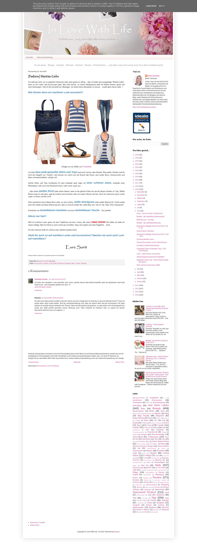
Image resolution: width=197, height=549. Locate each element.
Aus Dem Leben (158, 405)
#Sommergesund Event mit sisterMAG (150, 257)
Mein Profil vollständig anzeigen (144, 107)
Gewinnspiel (153, 437)
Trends (77, 263)
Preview (161, 472)
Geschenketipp (158, 434)
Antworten (38, 290)
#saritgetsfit (154, 398)
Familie (160, 425)
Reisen (135, 478)
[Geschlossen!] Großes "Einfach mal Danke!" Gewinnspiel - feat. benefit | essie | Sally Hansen (157, 374)
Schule (155, 482)
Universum (140, 503)
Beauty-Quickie (138, 411)
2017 (137, 183)
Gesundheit (137, 437)
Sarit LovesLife (44, 261)
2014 (137, 285)
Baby (143, 408)
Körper (149, 450)
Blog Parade (143, 416)
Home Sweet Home (160, 441)
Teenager (145, 498)
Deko (146, 420)
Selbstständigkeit (151, 485)
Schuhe (146, 482)
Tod (137, 500)
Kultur (135, 453)
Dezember (141, 192)
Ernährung (145, 423)
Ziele (145, 512)
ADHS (148, 402)
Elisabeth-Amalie (41, 279)
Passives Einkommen (147, 470)
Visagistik (136, 505)
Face (149, 425)
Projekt (135, 475)
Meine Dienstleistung (45, 57)
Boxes (150, 418)
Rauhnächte (147, 474)
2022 (137, 167)
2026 (137, 155)
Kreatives (161, 450)
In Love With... (153, 444)
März (139, 275)
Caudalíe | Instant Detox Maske (148, 245)
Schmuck (60, 263)
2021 (137, 170)
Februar (140, 278)
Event (166, 423)
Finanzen (147, 427)
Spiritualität (147, 489)
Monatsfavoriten (138, 462)
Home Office (145, 441)
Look (50, 263)
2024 (137, 161)
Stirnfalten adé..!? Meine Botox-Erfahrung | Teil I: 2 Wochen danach (157, 358)
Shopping (67, 263)
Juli (138, 208)
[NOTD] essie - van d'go (145, 220)
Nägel (134, 465)
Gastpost (144, 434)
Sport (167, 492)
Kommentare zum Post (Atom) (48, 366)
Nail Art (144, 465)
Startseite (77, 362)
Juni (138, 211)
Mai (138, 269)
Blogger (117, 532)
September (141, 201)
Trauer (144, 500)
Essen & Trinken (156, 423)
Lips (157, 455)
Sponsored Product (144, 492)
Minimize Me (160, 460)
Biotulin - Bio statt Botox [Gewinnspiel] (150, 217)
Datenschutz (34, 525)
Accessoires (38, 263)
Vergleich (160, 503)
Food (164, 427)
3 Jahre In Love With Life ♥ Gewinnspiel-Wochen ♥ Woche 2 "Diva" (157, 308)
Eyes (139, 425)
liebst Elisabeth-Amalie (43, 287)
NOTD (149, 468)
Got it (162, 6)
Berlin (151, 411)
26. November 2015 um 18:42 (52, 298)
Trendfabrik (87, 167)
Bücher (158, 418)
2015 (137, 189)
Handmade (146, 439)
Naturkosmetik (138, 468)
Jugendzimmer (151, 448)
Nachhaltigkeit (160, 462)
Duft (163, 420)
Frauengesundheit (138, 432)
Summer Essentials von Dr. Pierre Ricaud (152, 242)
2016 (137, 186)
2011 (137, 295)
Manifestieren (155, 458)
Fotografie (160, 430)
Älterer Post (120, 362)
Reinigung (159, 474)
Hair (136, 439)
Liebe (144, 453)
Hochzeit (135, 441)
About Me (29, 57)
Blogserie (160, 416)
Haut (163, 439)
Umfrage (83, 263)
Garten (135, 434)
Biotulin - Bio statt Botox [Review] (149, 223)
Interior (163, 444)
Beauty (157, 408)
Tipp (153, 497)
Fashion (45, 263)
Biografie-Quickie (146, 413)
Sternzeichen (140, 495)
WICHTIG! (165, 507)
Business (166, 418)
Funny (164, 432)
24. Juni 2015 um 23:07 (57, 279)
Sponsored (159, 489)
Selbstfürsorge (164, 482)
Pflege (135, 472)
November (141, 195)
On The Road (160, 468)
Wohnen (156, 509)
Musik (148, 462)
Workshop (165, 510)
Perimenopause (162, 470)
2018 (137, 180)
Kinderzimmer (138, 451)
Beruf (163, 411)
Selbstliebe (138, 485)
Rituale (146, 480)
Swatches (160, 495)
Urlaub (149, 503)
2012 (137, 292)
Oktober (140, 198)
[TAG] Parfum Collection (145, 231)
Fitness (155, 427)
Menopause (148, 460)
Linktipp (147, 455)
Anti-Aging (137, 405)
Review (157, 477)
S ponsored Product (159, 480)
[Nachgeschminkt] (138, 398)
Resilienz (146, 478)
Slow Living (148, 487)
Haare (167, 437)
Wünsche (139, 512)
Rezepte (136, 480)
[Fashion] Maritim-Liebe (145, 239)
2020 (137, 174)
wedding (161, 505)
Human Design (141, 444)
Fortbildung (136, 430)
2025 (137, 158)
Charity (137, 420)
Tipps (167, 498)
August (139, 204)
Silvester (139, 487)
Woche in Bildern (142, 510)
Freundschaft (152, 432)
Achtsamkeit (137, 402)
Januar (139, 281)
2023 (137, 164)
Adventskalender (159, 402)
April (139, 272)
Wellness (153, 507)
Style (73, 263)
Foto (147, 430)
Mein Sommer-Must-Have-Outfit (148, 265)
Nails (158, 465)
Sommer (157, 487)
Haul (156, 439)
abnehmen (137, 400)
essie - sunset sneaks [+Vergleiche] (149, 213)
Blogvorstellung (138, 418)
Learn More (151, 6)
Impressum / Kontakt (37, 522)
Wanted (149, 505)
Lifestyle (153, 453)
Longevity (166, 455)
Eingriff (135, 423)
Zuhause (152, 512)
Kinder (163, 448)
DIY (155, 420)
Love (145, 458)
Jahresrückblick (163, 446)
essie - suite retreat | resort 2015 (148, 254)
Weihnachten (138, 507)
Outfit (55, 263)
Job (138, 448)
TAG (134, 498)
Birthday (157, 413)
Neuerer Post (33, 362)
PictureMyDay (150, 472)
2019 (137, 177)
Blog (167, 413)
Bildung (135, 413)
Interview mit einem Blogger (143, 446)
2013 (137, 289)
